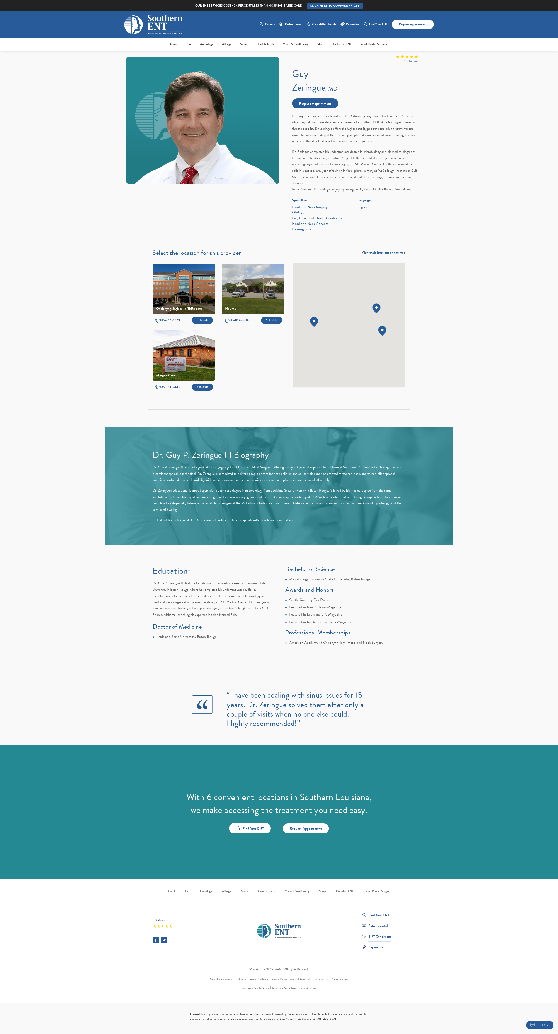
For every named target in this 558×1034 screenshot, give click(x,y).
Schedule (202, 320)
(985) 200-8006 (326, 1019)
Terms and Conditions (284, 988)
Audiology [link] (206, 44)
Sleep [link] (321, 44)
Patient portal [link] (293, 24)
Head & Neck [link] (265, 44)
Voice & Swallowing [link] (295, 44)
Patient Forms (307, 988)
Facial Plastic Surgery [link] (373, 44)
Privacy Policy (278, 979)
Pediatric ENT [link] (342, 44)
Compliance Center (221, 979)
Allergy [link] (226, 44)
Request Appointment (413, 24)
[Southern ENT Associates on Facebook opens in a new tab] (156, 940)
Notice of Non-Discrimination (330, 979)
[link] (355, 59)
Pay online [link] (352, 24)
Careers (270, 24)
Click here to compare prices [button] (334, 5)
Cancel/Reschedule (324, 24)
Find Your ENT (378, 24)
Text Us (542, 1025)
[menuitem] (174, 44)
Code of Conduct (300, 979)
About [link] (174, 44)
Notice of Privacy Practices (251, 979)
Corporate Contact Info (255, 988)
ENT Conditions (379, 936)
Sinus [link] (243, 44)
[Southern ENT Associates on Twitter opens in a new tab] (164, 940)
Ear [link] (189, 44)
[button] (167, 320)
